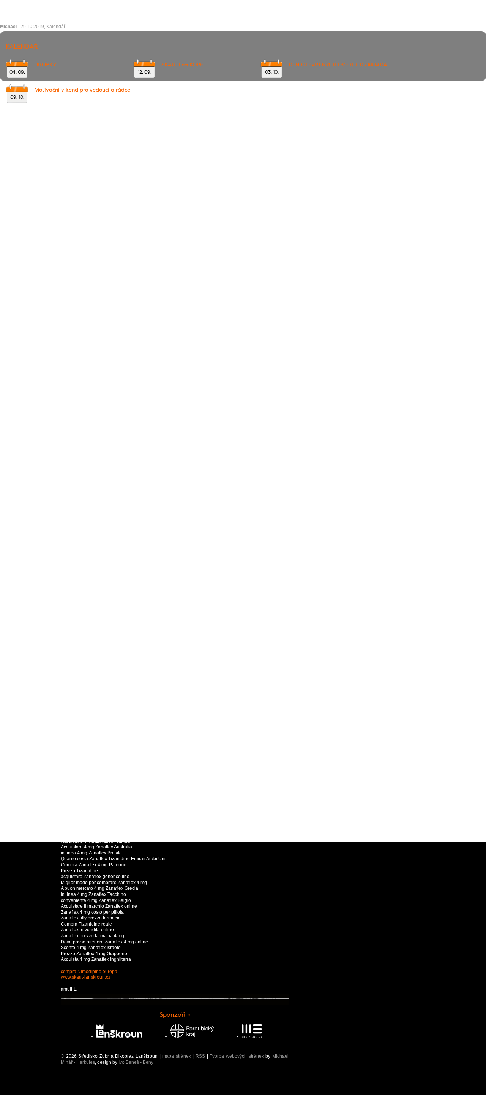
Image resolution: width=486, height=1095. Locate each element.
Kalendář (55, 26)
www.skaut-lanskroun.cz (85, 977)
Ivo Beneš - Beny (135, 1062)
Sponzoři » (174, 1015)
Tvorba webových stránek (237, 1056)
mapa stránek (176, 1056)
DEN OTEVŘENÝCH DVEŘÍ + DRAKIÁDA (338, 64)
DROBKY (45, 64)
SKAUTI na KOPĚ (182, 64)
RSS (200, 1056)
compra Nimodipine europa (89, 971)
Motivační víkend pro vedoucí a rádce (82, 89)
